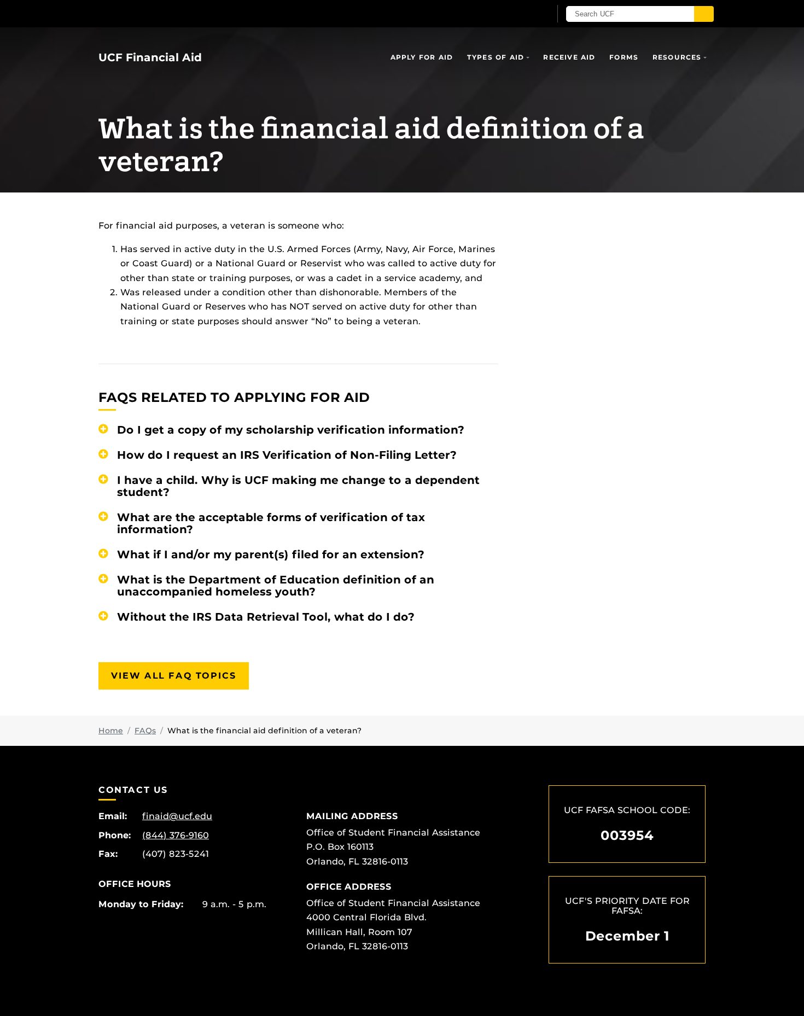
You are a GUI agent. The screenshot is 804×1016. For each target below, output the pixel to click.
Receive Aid (569, 57)
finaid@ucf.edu (177, 816)
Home (110, 730)
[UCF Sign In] (515, 14)
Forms (623, 57)
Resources (677, 57)
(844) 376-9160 (175, 835)
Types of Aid (495, 57)
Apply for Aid (422, 57)
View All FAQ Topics (173, 675)
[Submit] (704, 14)
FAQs (145, 730)
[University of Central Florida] (178, 13)
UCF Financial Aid (150, 57)
